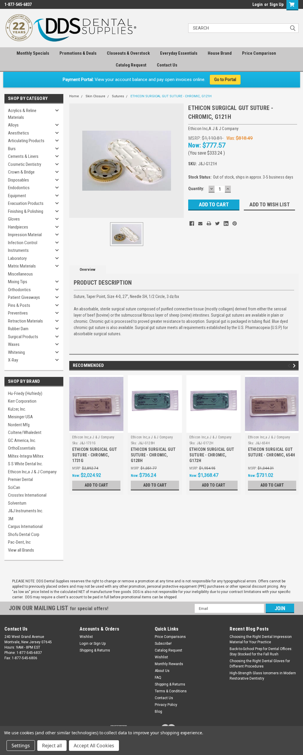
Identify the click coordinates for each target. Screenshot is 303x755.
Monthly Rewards (169, 664)
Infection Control (22, 242)
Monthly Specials (33, 53)
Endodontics (19, 187)
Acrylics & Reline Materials (22, 114)
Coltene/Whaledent (24, 432)
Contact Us (167, 65)
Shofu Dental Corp (23, 534)
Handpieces (18, 227)
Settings (21, 745)
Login (257, 4)
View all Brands (21, 550)
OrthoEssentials (22, 448)
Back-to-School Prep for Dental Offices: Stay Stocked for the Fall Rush (261, 651)
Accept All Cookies (94, 745)
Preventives (18, 313)
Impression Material (25, 234)
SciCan (14, 487)
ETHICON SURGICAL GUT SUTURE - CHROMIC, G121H (171, 96)
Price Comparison (259, 53)
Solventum (17, 503)
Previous (290, 365)
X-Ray (13, 360)
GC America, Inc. (22, 440)
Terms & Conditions (171, 691)
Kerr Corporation (22, 401)
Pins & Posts (19, 305)
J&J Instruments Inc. (25, 510)
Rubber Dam (18, 328)
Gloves (14, 219)
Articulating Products (26, 140)
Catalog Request (131, 65)
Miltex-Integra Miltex (25, 456)
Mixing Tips (17, 281)
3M (10, 518)
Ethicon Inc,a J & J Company (32, 471)
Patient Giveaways (24, 297)
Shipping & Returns (95, 650)
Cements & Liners (23, 156)
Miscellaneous (20, 274)
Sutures (118, 96)
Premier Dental (20, 479)
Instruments (18, 250)
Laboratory (17, 258)
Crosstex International (27, 495)
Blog (158, 711)
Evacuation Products (25, 203)
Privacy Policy (166, 705)
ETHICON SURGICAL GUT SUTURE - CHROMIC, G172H (211, 455)
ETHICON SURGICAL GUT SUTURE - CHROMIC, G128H (153, 455)
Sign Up (276, 4)
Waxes (14, 344)
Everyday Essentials (178, 53)
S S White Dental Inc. (25, 463)
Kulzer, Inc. (17, 409)
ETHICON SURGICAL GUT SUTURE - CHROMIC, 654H (271, 452)
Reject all (52, 745)
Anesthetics (18, 133)
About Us (162, 671)
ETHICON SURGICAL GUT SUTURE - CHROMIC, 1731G (94, 455)
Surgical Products (23, 336)
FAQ (158, 677)
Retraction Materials (25, 321)
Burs (12, 148)
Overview (87, 269)
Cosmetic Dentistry (24, 164)
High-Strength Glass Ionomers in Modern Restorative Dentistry (263, 676)
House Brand (220, 53)
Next (295, 365)
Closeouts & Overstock (128, 53)
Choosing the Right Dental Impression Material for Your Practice (261, 639)
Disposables (18, 180)
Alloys (13, 125)
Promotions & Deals (77, 53)
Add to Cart (96, 485)
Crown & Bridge (21, 172)
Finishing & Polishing (25, 211)
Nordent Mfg (19, 424)
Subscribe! (163, 643)
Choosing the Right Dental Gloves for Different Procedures (260, 663)
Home (74, 96)
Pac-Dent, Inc (19, 542)
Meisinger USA (20, 416)
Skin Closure (95, 96)
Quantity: (196, 188)
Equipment (17, 195)
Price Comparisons (170, 637)
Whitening (16, 352)
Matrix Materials (22, 266)
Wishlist (86, 637)
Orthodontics (19, 289)
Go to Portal (225, 79)
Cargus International (25, 526)
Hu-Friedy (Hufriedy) (25, 393)
